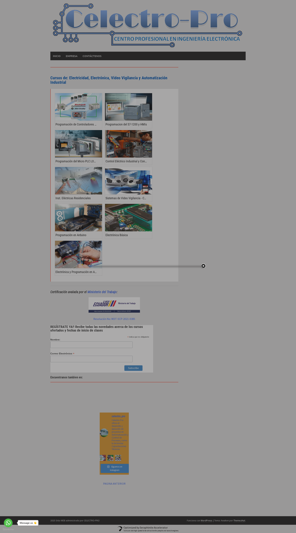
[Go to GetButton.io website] (8, 529)
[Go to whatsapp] (8, 523)
